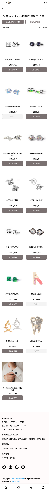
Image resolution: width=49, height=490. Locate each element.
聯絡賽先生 (41, 439)
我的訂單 (5, 458)
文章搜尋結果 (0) (36, 22)
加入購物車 (12, 69)
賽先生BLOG (22, 439)
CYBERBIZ (16, 481)
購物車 (12, 458)
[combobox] (10, 27)
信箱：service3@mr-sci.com (13, 429)
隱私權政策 (23, 448)
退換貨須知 (14, 448)
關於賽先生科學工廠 (9, 439)
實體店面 (32, 439)
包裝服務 (5, 448)
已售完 (12, 116)
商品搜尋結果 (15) (13, 22)
